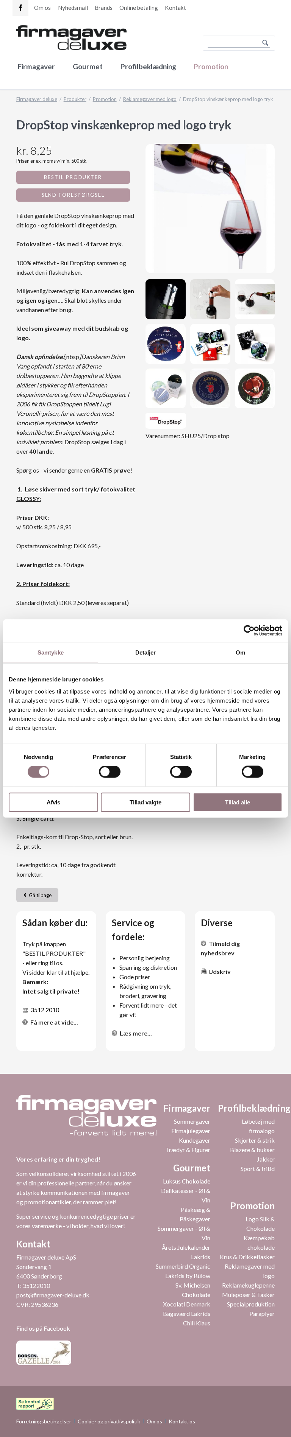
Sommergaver (192, 1121)
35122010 (36, 1285)
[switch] (101, 772)
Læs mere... (136, 1033)
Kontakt (175, 7)
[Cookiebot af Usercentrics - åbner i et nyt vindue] (249, 630)
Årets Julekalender (186, 1247)
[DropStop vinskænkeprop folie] (255, 344)
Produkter (75, 99)
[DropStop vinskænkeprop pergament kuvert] (166, 389)
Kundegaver (194, 1140)
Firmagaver (36, 66)
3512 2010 (45, 1009)
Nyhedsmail (73, 7)
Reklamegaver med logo (150, 99)
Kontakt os (182, 1421)
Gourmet (88, 66)
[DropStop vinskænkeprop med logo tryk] (210, 208)
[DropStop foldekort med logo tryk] (210, 344)
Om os (42, 7)
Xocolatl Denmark (186, 1304)
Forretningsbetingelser (43, 1421)
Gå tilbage (40, 895)
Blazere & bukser (252, 1149)
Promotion (211, 66)
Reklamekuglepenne (248, 1285)
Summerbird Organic (183, 1266)
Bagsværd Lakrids (186, 1313)
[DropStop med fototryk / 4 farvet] (166, 344)
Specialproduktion (251, 1304)
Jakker (266, 1159)
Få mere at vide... (54, 1022)
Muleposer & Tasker (248, 1294)
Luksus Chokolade (186, 1181)
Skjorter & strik (255, 1140)
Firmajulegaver (190, 1130)
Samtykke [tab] (51, 652)
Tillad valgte (145, 802)
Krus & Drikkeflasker (247, 1256)
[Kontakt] (20, 8)
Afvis (53, 802)
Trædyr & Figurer (187, 1149)
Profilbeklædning (148, 66)
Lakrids (200, 1256)
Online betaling (138, 7)
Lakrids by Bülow (187, 1275)
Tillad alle (237, 802)
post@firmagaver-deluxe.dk (52, 1295)
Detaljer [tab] (145, 652)
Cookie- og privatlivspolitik (109, 1421)
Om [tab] (240, 652)
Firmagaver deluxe (36, 99)
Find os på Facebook (43, 1328)
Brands (104, 7)
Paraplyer (262, 1313)
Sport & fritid (258, 1168)
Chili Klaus (196, 1323)
